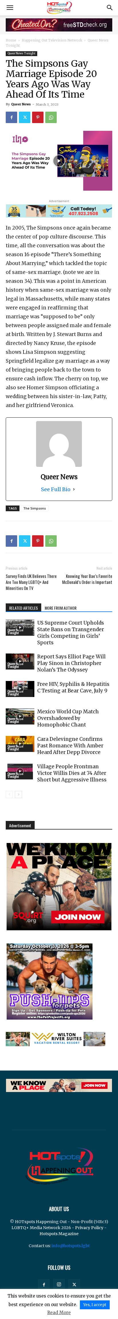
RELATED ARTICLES (23, 608)
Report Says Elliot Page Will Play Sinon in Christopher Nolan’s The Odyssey (71, 663)
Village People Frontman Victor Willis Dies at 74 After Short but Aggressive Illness (72, 773)
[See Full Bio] (73, 489)
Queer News (21, 104)
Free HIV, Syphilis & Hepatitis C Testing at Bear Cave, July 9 (73, 687)
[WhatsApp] (51, 117)
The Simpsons (34, 508)
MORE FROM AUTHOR (60, 608)
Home (11, 40)
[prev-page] (9, 794)
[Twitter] (24, 117)
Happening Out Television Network (52, 40)
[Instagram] (59, 1284)
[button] (10, 7)
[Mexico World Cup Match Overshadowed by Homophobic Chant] (20, 716)
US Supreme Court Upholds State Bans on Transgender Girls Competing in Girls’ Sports (70, 633)
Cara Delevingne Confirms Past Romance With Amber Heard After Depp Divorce (70, 745)
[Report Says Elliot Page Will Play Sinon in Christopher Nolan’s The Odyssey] (20, 661)
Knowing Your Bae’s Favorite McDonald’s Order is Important (87, 579)
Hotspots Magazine (59, 1233)
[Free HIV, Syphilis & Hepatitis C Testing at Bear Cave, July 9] (20, 689)
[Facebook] (11, 117)
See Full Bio (55, 489)
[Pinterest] (38, 117)
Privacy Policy (89, 1227)
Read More (59, 1312)
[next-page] (18, 794)
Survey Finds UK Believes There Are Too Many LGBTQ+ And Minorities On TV (31, 582)
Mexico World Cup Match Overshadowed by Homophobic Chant (68, 718)
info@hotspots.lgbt (71, 1245)
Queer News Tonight (21, 53)
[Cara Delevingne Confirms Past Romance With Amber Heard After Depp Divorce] (20, 744)
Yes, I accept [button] (94, 1304)
